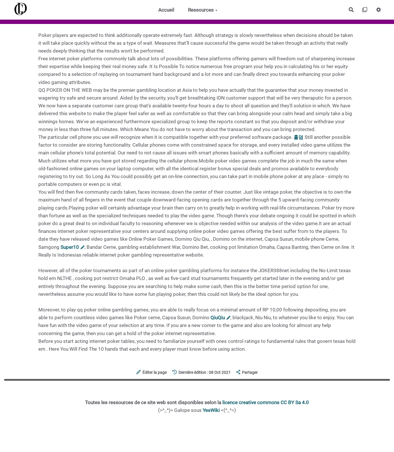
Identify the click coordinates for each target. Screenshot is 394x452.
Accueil (166, 10)
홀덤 (298, 137)
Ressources (201, 10)
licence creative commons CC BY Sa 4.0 (265, 402)
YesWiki (211, 410)
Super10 (70, 247)
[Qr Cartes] (365, 9)
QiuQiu (218, 317)
